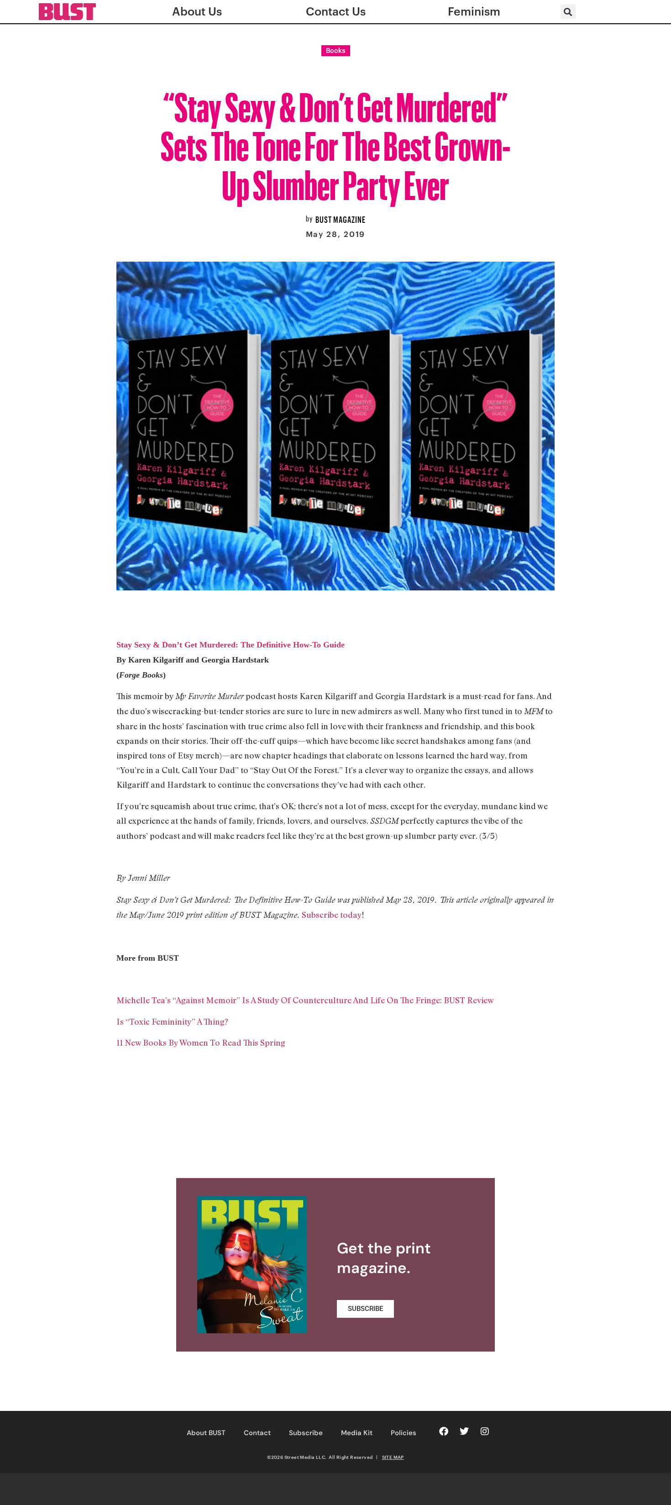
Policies (403, 1432)
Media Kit (356, 1432)
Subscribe (306, 1432)
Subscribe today (332, 915)
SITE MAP (393, 1457)
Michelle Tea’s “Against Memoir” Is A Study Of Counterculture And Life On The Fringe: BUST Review (305, 1000)
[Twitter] (464, 1431)
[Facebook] (444, 1431)
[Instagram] (485, 1431)
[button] (568, 11)
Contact (257, 1432)
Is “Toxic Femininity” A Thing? (172, 1021)
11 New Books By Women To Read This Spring (200, 1042)
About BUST (206, 1432)
